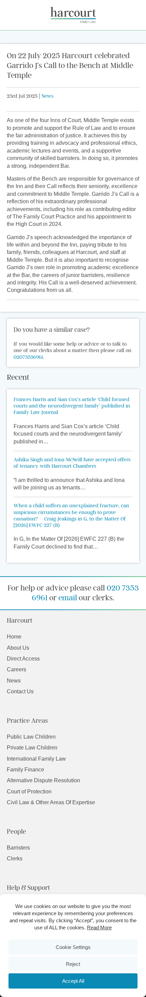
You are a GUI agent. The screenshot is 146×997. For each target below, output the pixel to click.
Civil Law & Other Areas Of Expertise (51, 802)
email (67, 597)
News (47, 95)
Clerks (14, 858)
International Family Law (36, 759)
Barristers (18, 848)
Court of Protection (29, 791)
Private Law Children (32, 747)
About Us (18, 648)
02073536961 (28, 356)
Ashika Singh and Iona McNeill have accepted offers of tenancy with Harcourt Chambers (72, 462)
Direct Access (23, 659)
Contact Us (20, 691)
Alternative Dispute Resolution (43, 780)
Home (14, 637)
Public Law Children (31, 737)
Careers (16, 669)
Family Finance (25, 769)
